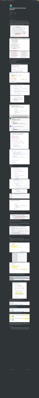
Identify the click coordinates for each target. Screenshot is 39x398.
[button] (1, 0)
